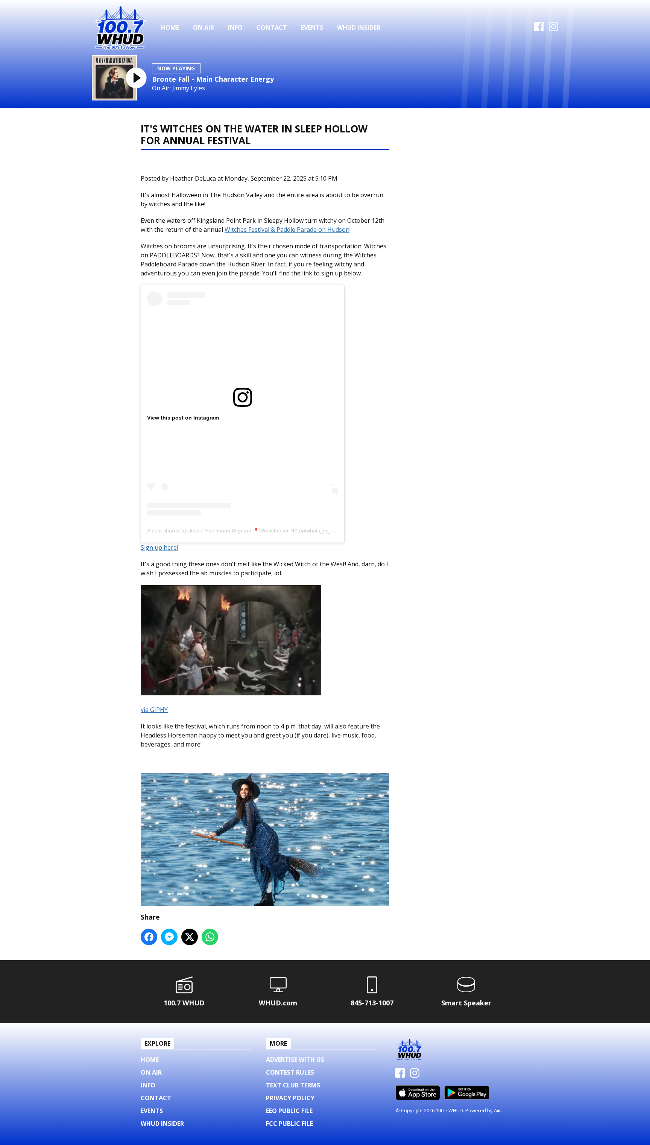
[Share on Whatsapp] (210, 937)
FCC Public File (289, 1123)
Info (235, 27)
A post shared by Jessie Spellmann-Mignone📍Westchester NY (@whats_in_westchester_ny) (258, 531)
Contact (272, 27)
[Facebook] (539, 29)
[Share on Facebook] (149, 937)
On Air (203, 27)
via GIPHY (154, 710)
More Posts (214, 163)
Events (312, 27)
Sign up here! (159, 547)
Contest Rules (290, 1072)
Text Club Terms (293, 1085)
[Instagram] (553, 29)
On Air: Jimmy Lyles (178, 88)
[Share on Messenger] (169, 937)
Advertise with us (295, 1059)
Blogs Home (168, 163)
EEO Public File (289, 1111)
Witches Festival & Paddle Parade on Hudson (287, 229)
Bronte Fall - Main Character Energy (213, 79)
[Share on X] (189, 937)
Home (170, 27)
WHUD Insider (358, 27)
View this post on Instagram (183, 418)
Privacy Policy (290, 1098)
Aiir (497, 1110)
